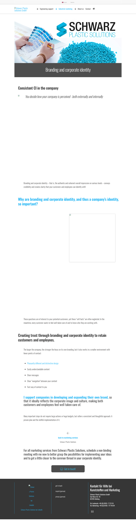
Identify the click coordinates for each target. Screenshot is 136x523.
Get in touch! (70, 469)
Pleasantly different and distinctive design (42, 363)
